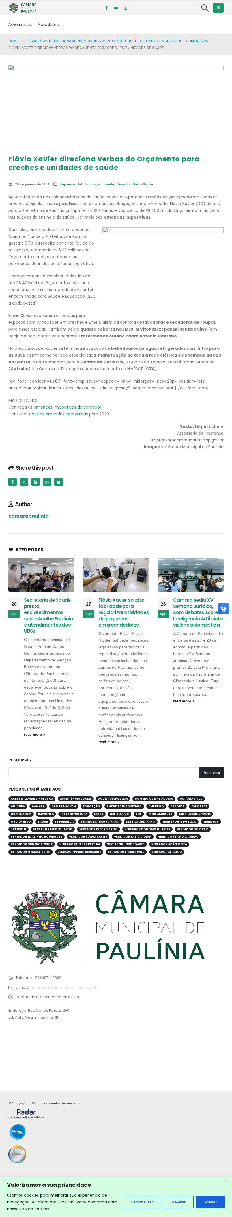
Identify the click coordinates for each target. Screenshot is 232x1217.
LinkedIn (35, 482)
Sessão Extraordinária (99, 821)
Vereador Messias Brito (31, 852)
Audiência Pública (113, 799)
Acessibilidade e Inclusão (32, 799)
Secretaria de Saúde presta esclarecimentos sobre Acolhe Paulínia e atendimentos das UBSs (48, 615)
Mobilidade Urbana (195, 814)
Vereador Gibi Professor (32, 844)
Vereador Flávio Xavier (134, 184)
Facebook (12, 482)
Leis (139, 814)
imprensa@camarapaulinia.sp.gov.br (64, 987)
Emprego (156, 806)
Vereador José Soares (126, 844)
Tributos (211, 821)
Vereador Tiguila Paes (126, 852)
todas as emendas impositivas (57, 414)
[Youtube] (116, 8)
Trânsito (18, 829)
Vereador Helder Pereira (79, 844)
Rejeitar (179, 1202)
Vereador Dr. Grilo (193, 829)
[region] (116, 1197)
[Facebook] (106, 8)
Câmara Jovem (63, 806)
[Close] (226, 1181)
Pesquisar (19, 760)
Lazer (98, 814)
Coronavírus (191, 799)
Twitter (24, 482)
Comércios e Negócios (154, 799)
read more (33, 735)
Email (58, 482)
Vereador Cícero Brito (98, 829)
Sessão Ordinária (140, 821)
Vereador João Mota (169, 844)
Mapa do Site (48, 25)
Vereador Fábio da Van (132, 836)
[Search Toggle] (205, 8)
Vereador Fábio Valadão (178, 836)
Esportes (199, 806)
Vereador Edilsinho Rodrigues (36, 836)
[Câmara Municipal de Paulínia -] (22, 8)
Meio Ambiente (160, 814)
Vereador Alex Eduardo (52, 829)
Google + (47, 482)
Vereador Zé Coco (166, 852)
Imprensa (67, 184)
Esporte (177, 806)
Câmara (38, 806)
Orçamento (21, 821)
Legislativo (119, 814)
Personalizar (142, 1202)
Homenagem (21, 814)
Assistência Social (75, 799)
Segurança (64, 821)
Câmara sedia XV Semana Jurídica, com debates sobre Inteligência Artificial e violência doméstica (198, 612)
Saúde (109, 184)
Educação (93, 184)
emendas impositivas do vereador (67, 407)
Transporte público (179, 821)
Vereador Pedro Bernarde (79, 852)
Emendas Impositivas (124, 806)
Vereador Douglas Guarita (147, 829)
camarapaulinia (28, 516)
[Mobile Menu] (218, 8)
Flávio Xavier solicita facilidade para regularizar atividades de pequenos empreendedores (123, 612)
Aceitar (210, 1202)
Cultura (18, 806)
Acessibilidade (20, 25)
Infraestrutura (74, 814)
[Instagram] (126, 8)
